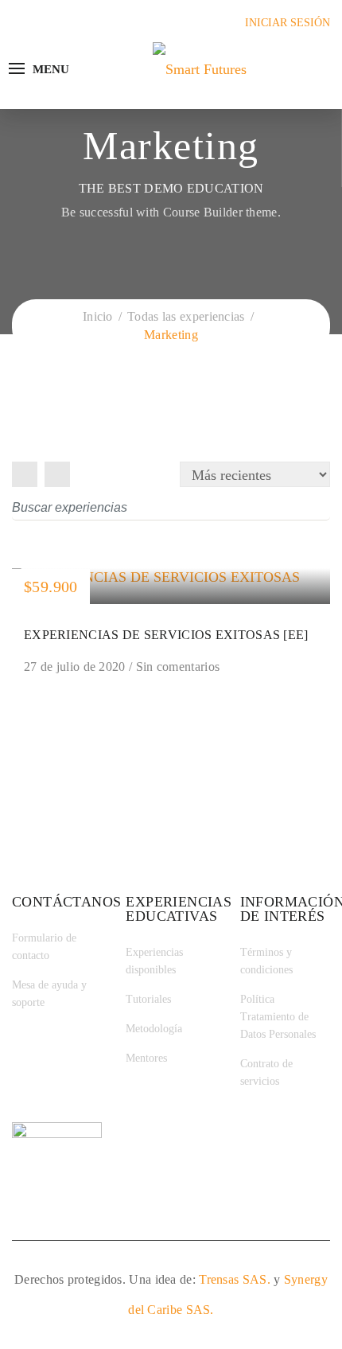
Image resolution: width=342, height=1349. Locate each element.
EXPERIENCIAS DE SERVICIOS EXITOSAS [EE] (166, 634)
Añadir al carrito (171, 586)
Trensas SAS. (234, 1279)
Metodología (154, 1029)
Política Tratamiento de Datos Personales (278, 1016)
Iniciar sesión (287, 23)
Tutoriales (148, 999)
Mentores (146, 1058)
